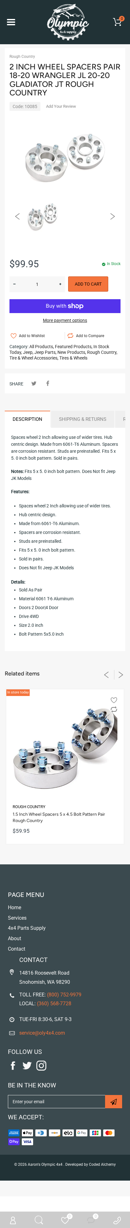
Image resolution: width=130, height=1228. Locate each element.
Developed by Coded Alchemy (90, 1164)
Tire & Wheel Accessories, (33, 357)
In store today (18, 692)
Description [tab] (27, 419)
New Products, (71, 352)
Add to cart (88, 284)
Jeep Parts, (45, 352)
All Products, (41, 346)
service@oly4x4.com (42, 1033)
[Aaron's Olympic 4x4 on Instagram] (41, 1069)
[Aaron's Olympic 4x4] (65, 22)
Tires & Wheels (73, 357)
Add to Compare (90, 336)
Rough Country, (102, 352)
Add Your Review (61, 106)
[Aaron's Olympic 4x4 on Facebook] (13, 1069)
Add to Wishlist (32, 336)
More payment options (65, 320)
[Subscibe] (113, 1101)
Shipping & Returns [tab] (82, 419)
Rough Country (22, 56)
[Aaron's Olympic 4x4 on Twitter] (27, 1069)
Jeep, (28, 352)
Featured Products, (73, 346)
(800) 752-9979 (64, 995)
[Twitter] (34, 383)
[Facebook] (47, 383)
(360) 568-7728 (54, 1004)
